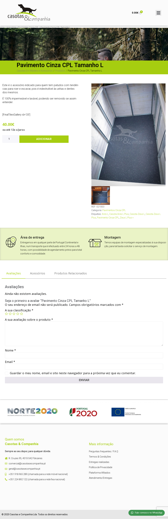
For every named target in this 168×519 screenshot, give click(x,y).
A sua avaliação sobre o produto (29, 320)
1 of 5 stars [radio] (6, 313)
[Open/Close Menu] (158, 13)
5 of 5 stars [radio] (21, 313)
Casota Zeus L (137, 214)
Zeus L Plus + (127, 217)
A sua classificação (19, 310)
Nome (10, 350)
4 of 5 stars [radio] (17, 313)
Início (2, 27)
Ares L (105, 214)
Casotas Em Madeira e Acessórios (35, 70)
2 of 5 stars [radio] (10, 313)
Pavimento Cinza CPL (108, 217)
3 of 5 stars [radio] (13, 313)
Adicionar (44, 139)
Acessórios (11, 27)
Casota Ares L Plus (119, 214)
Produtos (60, 70)
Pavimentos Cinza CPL (28, 27)
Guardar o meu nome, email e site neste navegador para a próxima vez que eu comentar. (73, 373)
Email (10, 362)
